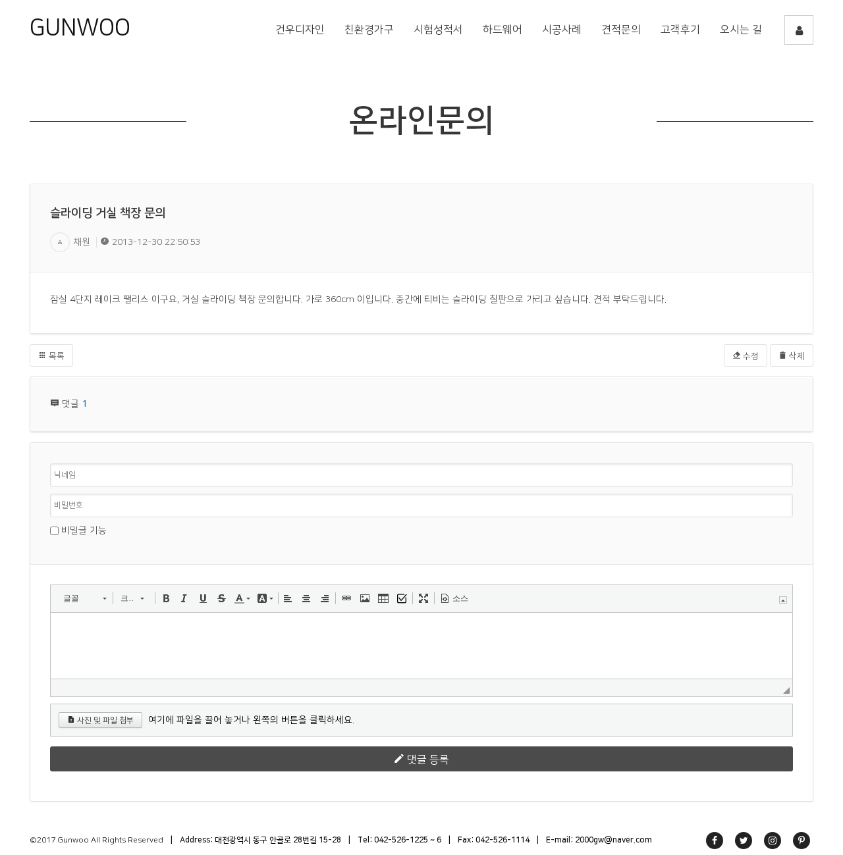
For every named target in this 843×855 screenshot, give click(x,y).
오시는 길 (741, 30)
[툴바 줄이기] (783, 600)
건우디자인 (300, 30)
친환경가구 (369, 30)
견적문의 (621, 30)
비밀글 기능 (84, 530)
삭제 (796, 356)
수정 (750, 356)
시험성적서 (438, 30)
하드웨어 (502, 30)
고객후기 (680, 30)
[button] (84, 598)
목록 (56, 356)
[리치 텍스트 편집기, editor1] (421, 646)
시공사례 (562, 30)
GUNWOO (80, 27)
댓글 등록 (426, 759)
